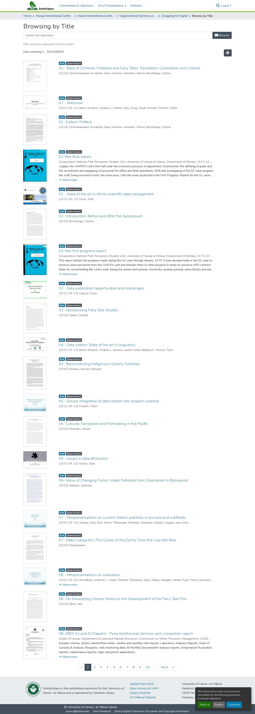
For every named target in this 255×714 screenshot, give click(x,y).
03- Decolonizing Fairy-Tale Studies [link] (88, 310)
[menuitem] (111, 5)
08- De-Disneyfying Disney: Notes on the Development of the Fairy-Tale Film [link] (123, 598)
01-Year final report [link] (75, 156)
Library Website (140, 693)
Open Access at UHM (144, 688)
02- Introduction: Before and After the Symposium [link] (100, 216)
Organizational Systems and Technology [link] (138, 16)
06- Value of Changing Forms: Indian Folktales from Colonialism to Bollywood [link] (123, 480)
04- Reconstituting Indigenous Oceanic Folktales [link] (99, 363)
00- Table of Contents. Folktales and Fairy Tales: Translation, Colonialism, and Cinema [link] (129, 68)
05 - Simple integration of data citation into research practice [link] (109, 401)
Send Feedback (102, 711)
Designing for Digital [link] (174, 16)
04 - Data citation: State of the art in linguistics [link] (97, 344)
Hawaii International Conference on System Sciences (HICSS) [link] (54, 16)
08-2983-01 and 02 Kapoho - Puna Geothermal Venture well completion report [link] (126, 633)
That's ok (204, 704)
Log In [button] (225, 6)
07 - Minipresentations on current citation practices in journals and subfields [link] (122, 517)
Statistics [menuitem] (136, 6)
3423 (164, 667)
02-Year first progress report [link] (82, 250)
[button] (39, 5)
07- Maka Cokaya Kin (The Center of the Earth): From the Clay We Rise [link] (117, 540)
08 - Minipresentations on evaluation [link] (89, 574)
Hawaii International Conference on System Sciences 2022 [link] (96, 16)
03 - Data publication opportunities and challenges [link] (101, 288)
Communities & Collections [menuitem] (76, 6)
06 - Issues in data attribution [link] (83, 458)
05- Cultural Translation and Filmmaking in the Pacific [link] (103, 423)
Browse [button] (223, 35)
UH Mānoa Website (143, 697)
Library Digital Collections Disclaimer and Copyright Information (151, 711)
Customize (234, 704)
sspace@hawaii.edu (78, 711)
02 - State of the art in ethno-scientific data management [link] (106, 194)
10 (148, 667)
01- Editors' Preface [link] (75, 121)
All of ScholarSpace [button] (110, 6)
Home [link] (27, 16)
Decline (219, 704)
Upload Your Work (142, 684)
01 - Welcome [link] (71, 102)
